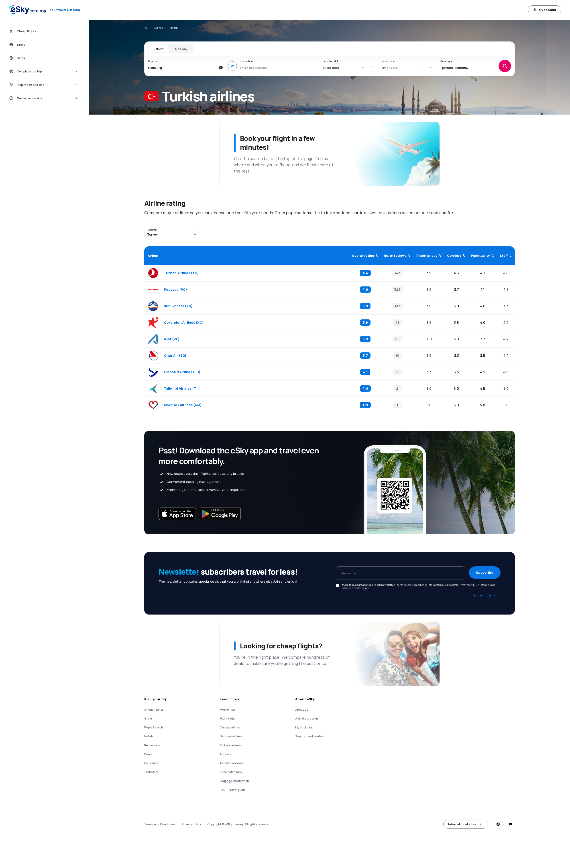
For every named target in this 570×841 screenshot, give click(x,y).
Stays (148, 718)
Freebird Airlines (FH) (182, 372)
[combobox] (182, 67)
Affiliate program (307, 718)
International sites (462, 824)
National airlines (231, 736)
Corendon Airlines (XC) (184, 322)
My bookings (304, 727)
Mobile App (227, 709)
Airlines (158, 27)
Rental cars (152, 745)
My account (547, 10)
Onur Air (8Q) (175, 355)
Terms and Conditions (160, 824)
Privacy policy (191, 824)
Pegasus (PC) (175, 289)
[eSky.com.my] (146, 28)
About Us (301, 709)
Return (158, 49)
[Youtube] (510, 824)
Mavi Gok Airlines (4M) (183, 405)
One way (181, 49)
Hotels (149, 736)
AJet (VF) (171, 339)
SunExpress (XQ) (178, 306)
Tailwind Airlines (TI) (181, 388)
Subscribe (484, 572)
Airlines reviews (231, 745)
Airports (225, 754)
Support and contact (310, 736)
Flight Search (153, 727)
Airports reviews (231, 763)
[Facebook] (497, 824)
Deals (148, 754)
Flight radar (228, 718)
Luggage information (234, 781)
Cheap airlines (230, 727)
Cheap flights (154, 709)
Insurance (151, 763)
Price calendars (231, 772)
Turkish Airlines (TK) (181, 273)
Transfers (151, 772)
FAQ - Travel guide (233, 790)
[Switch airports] (232, 66)
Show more (482, 595)
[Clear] (220, 67)
